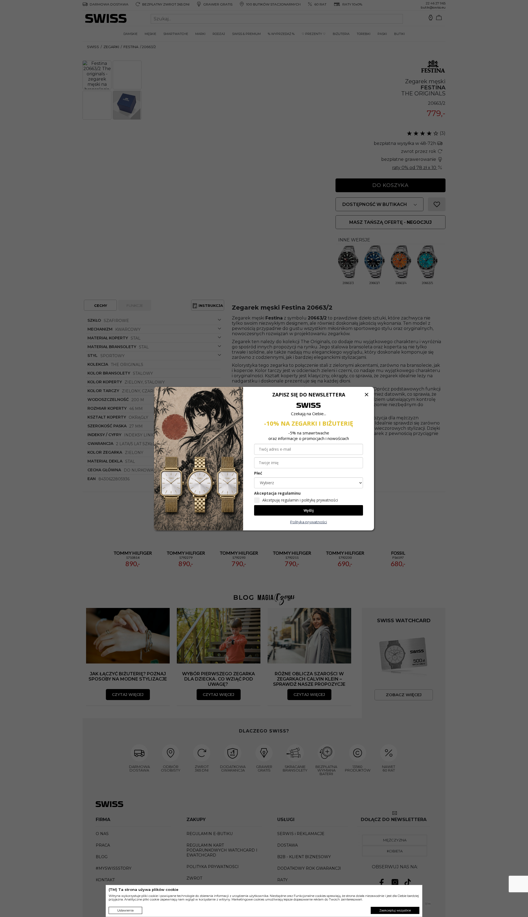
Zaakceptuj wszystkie (395, 910)
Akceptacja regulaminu (277, 493)
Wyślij (309, 510)
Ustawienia (125, 910)
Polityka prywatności (308, 522)
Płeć (258, 473)
